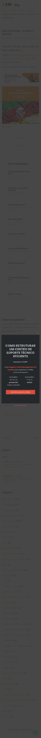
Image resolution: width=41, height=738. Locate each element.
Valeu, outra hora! (20, 405)
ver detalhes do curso (20, 392)
